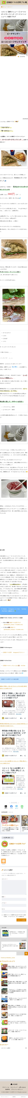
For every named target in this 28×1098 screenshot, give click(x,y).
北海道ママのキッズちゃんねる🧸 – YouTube (14, 665)
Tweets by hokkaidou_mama (8, 957)
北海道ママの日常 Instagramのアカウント (14, 652)
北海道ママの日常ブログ (16, 2)
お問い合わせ (22, 1087)
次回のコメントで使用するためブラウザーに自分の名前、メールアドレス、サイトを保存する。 (15, 915)
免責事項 (7, 1089)
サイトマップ (14, 1087)
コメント (4, 879)
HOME (15, 1084)
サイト (3, 909)
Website (3, 864)
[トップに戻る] (2, 1090)
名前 (3, 896)
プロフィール (5, 1087)
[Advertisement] (14, 73)
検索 (26, 953)
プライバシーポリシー (17, 1089)
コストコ (11, 812)
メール (4, 902)
